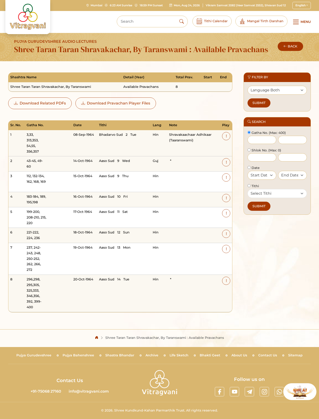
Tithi (255, 186)
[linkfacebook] (219, 391)
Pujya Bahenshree (78, 355)
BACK (292, 46)
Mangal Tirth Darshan (265, 21)
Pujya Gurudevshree (33, 355)
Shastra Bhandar (119, 355)
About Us (239, 355)
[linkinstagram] (264, 391)
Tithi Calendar (216, 21)
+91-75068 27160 (46, 391)
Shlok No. (259, 150)
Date (255, 168)
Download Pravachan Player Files (118, 103)
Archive (151, 355)
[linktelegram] (249, 391)
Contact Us (267, 355)
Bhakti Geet (210, 355)
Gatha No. (259, 133)
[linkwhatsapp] (279, 391)
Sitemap (295, 355)
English (300, 5)
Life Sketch (179, 355)
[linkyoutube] (234, 391)
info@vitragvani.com (89, 391)
